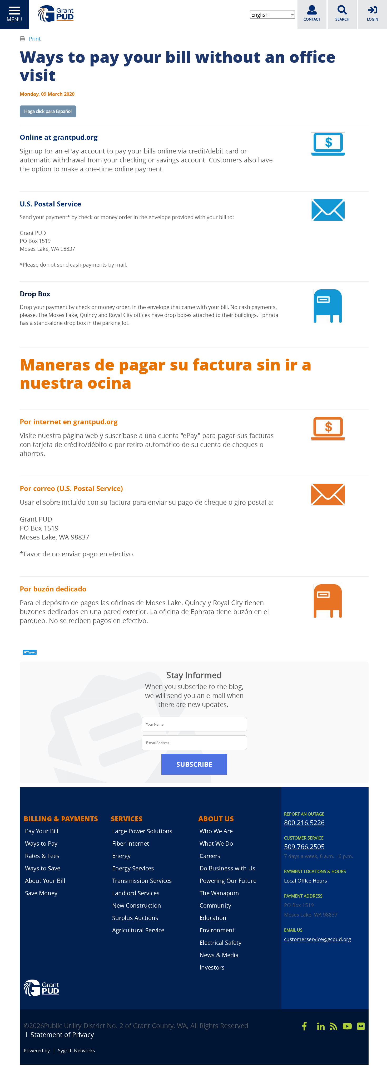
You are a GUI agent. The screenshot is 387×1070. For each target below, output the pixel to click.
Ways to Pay (41, 843)
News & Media (219, 955)
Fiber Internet (130, 843)
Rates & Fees (42, 856)
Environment (217, 930)
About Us (216, 818)
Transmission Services (142, 880)
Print (35, 38)
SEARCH (342, 19)
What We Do (216, 843)
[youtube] (347, 1026)
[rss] (333, 1026)
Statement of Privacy (62, 1034)
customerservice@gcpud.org (317, 939)
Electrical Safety (220, 942)
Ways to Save (42, 868)
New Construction (136, 905)
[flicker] (361, 1026)
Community (215, 905)
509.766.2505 (304, 846)
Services (126, 818)
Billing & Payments (61, 818)
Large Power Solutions (142, 831)
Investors (212, 967)
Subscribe (194, 764)
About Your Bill (45, 880)
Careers (210, 856)
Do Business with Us (227, 868)
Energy (121, 856)
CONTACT (312, 19)
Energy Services (133, 868)
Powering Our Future (228, 880)
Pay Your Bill (41, 831)
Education (213, 918)
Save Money (41, 893)
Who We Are (216, 831)
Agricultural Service (138, 930)
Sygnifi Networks (76, 1050)
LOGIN (372, 19)
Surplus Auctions (135, 918)
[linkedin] (321, 1026)
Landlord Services (136, 893)
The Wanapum (219, 893)
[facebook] (304, 1026)
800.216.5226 (304, 822)
